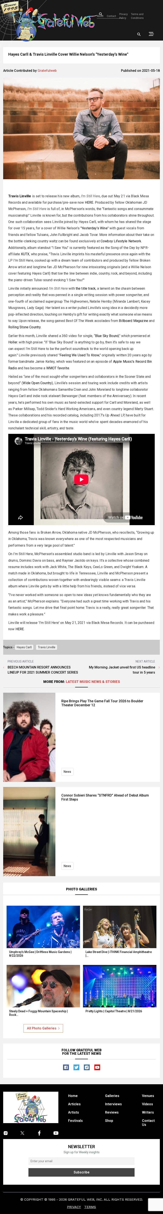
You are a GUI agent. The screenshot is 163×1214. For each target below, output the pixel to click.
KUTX (25, 254)
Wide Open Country (37, 383)
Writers (148, 1112)
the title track (86, 288)
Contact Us (148, 1123)
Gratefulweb (47, 71)
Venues (148, 1096)
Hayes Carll (24, 647)
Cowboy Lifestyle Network (121, 241)
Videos (147, 1104)
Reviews (112, 1112)
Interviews (113, 1104)
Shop (109, 1121)
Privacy (74, 1207)
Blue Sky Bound (107, 336)
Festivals (75, 1121)
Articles (74, 1104)
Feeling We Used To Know (79, 355)
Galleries (112, 1096)
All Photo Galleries (41, 1028)
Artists (73, 1112)
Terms (90, 1207)
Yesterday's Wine (95, 228)
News (67, 771)
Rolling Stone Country (24, 327)
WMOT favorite (57, 368)
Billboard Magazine (133, 321)
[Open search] (139, 34)
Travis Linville (46, 647)
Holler (12, 342)
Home (73, 1096)
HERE (89, 202)
